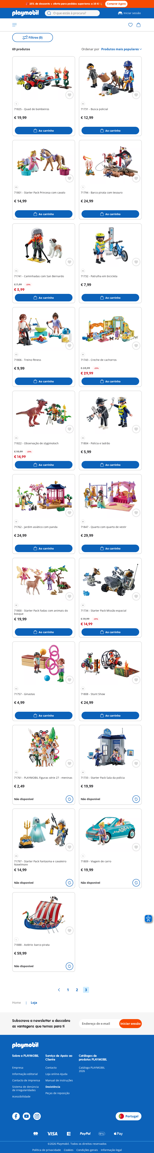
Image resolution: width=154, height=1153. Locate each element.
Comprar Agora (116, 3)
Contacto (51, 1067)
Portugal (131, 1116)
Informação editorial (25, 1074)
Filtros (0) (35, 37)
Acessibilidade (21, 1096)
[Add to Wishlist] (69, 95)
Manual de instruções (59, 1080)
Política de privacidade (46, 1150)
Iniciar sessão (132, 13)
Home (17, 1003)
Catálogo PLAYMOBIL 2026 (92, 1069)
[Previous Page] (59, 990)
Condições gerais (87, 1150)
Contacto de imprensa (26, 1080)
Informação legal (111, 1150)
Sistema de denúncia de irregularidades (25, 1088)
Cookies (68, 1150)
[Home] (25, 13)
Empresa (17, 1067)
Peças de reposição (57, 1093)
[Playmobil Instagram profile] (37, 1116)
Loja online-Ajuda (56, 1074)
